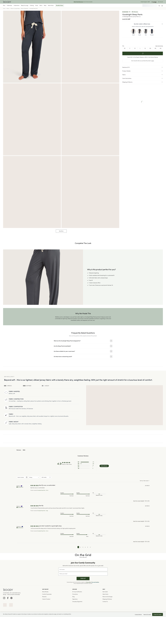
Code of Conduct (46, 599)
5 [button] (87, 547)
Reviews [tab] (19, 450)
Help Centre (105, 594)
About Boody (45, 591)
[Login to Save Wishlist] (159, 5)
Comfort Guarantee (46, 594)
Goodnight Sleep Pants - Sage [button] (42, 510)
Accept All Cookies (158, 614)
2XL (150, 48)
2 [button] (80, 547)
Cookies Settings (138, 614)
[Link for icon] (5, 605)
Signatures (74, 599)
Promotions (75, 594)
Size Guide (105, 591)
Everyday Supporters (77, 601)
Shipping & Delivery (107, 599)
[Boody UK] (7, 2)
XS (124, 48)
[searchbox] (21, 477)
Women (8, 8)
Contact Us (105, 601)
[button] (85, 462)
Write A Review (104, 466)
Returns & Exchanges (107, 596)
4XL (160, 48)
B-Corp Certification (77, 591)
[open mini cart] (162, 5)
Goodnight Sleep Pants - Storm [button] (42, 490)
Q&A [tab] (24, 450)
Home (4, 8)
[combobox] (34, 477)
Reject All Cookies (147, 614)
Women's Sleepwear (24, 8)
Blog (73, 596)
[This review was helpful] (145, 501)
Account (161, 1)
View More (61, 231)
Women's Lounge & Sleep (15, 8)
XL (145, 48)
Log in (152, 60)
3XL (155, 48)
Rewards (44, 596)
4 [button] (85, 547)
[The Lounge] (153, 2)
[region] (83, 614)
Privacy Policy (88, 582)
